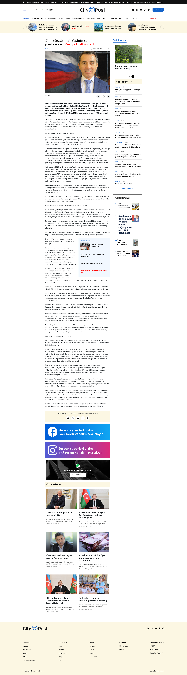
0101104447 (154, 646)
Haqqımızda (123, 646)
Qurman (92, 646)
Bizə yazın (158, 10)
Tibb (98, 18)
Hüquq (121, 18)
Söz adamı (93, 657)
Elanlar (92, 650)
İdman (132, 18)
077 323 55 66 (77, 475)
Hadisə (43, 18)
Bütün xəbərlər (128, 188)
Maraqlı (104, 18)
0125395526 (155, 649)
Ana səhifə (26, 18)
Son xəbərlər (122, 81)
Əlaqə (121, 649)
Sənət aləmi (90, 18)
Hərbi (92, 653)
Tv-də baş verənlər (78, 18)
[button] (162, 27)
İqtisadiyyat (113, 18)
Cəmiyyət (35, 18)
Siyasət (61, 18)
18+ (127, 18)
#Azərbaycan (154, 18)
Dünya (68, 18)
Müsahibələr (52, 18)
